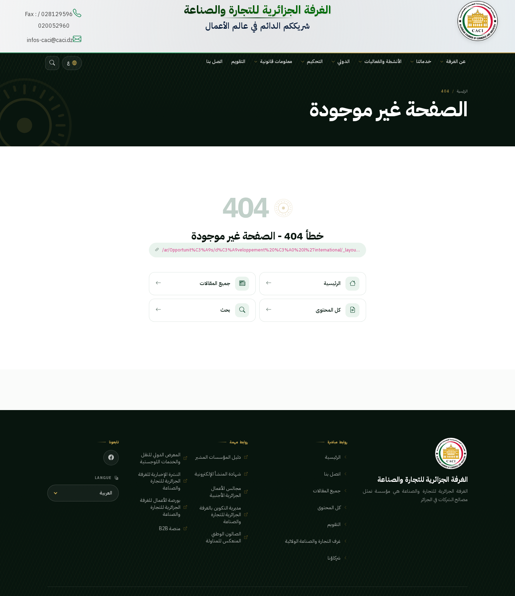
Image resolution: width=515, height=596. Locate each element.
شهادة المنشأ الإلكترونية (218, 474)
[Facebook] (111, 457)
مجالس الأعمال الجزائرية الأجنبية (225, 492)
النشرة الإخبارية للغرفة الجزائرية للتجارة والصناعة (159, 481)
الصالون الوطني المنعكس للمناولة (223, 537)
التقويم (238, 61)
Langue (103, 477)
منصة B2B (169, 528)
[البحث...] (52, 63)
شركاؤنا (334, 558)
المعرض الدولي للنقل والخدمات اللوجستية (160, 458)
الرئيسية (462, 91)
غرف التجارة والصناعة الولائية (313, 541)
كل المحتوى (329, 507)
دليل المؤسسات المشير (218, 457)
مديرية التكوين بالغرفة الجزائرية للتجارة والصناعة (220, 514)
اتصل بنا (214, 61)
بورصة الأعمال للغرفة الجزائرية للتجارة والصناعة (160, 507)
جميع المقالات (327, 490)
